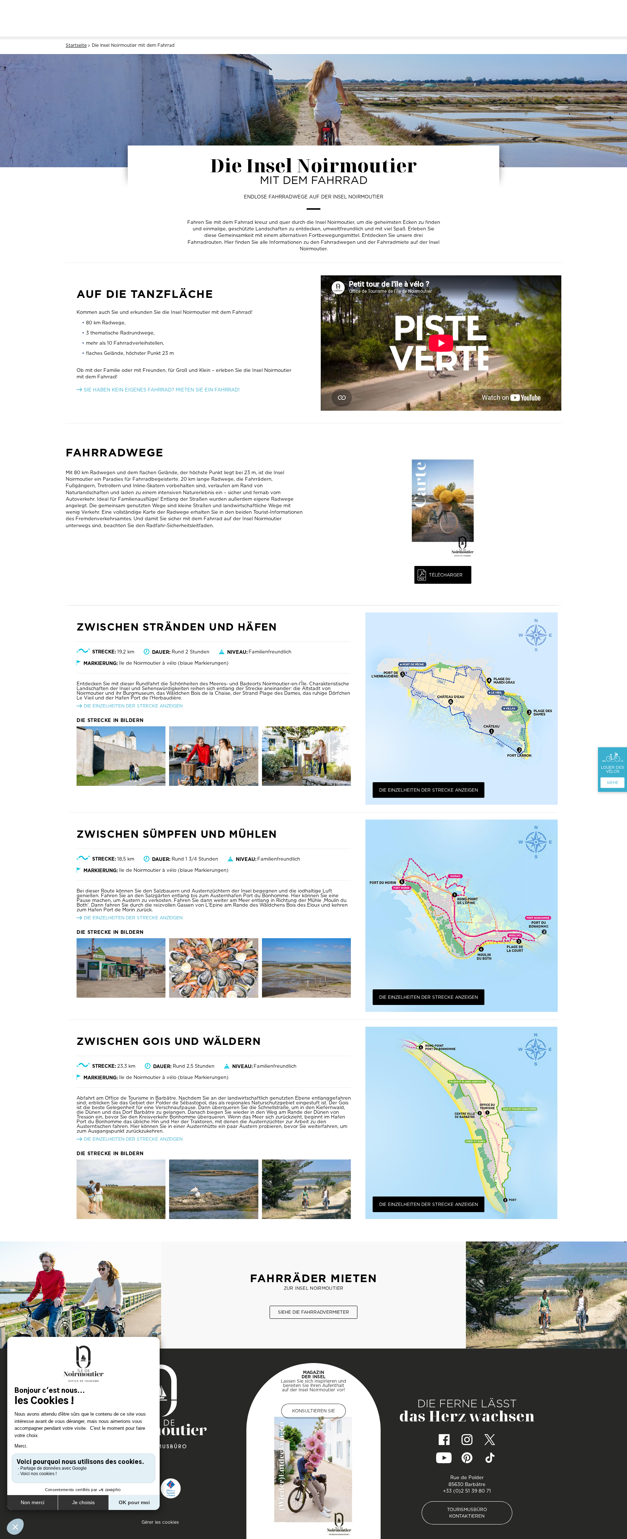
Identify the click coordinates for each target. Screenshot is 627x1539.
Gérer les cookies (160, 1522)
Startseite (76, 45)
